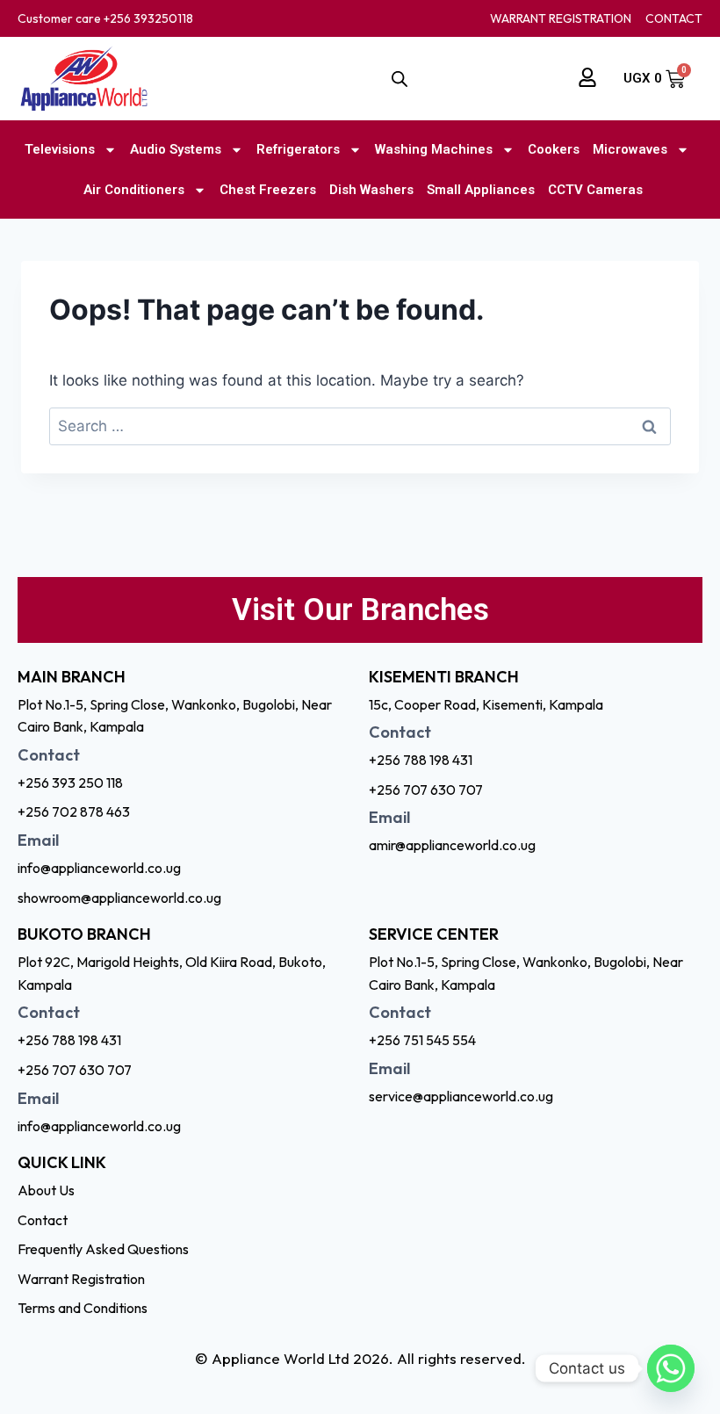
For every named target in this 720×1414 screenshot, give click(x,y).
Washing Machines (434, 149)
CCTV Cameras (595, 190)
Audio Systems (175, 149)
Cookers (554, 149)
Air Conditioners (133, 190)
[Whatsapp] (671, 1368)
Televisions (60, 149)
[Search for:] (360, 426)
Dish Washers (371, 190)
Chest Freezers (268, 190)
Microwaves (630, 149)
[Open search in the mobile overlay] (399, 79)
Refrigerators (298, 149)
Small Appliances (481, 190)
